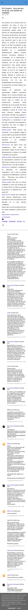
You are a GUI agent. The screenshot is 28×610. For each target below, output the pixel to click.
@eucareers (5, 117)
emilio (9, 312)
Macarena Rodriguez (13, 285)
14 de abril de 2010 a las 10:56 (15, 506)
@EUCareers (6, 167)
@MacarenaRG (6, 130)
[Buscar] (26, 2)
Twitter (21, 110)
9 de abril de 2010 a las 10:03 (15, 439)
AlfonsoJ (9, 443)
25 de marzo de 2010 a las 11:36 (16, 383)
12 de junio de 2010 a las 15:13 (15, 546)
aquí (24, 85)
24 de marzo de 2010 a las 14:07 (16, 281)
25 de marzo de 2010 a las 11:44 (16, 405)
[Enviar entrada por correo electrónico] (3, 219)
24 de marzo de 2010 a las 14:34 (16, 308)
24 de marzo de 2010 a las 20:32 (16, 337)
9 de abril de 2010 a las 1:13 (15, 421)
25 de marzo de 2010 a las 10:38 (16, 361)
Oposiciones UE (11, 550)
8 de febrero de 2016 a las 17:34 (16, 579)
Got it (19, 608)
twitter (19, 221)
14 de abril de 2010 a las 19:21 (15, 515)
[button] (3, 18)
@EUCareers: (6, 145)
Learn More (11, 608)
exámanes (4, 221)
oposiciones (12, 221)
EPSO (22, 97)
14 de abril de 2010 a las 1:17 (15, 480)
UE (23, 221)
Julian (8, 575)
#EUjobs (22, 117)
